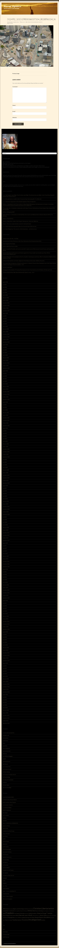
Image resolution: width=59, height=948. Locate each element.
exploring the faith (6, 751)
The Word (4, 782)
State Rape (52, 917)
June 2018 (4, 519)
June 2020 (4, 459)
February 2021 (5, 443)
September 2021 (6, 425)
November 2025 (5, 305)
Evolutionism (51, 910)
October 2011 (5, 720)
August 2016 (5, 569)
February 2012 (5, 710)
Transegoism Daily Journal (8, 875)
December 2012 (5, 684)
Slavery (41, 917)
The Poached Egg (6, 777)
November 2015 (5, 592)
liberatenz (4, 820)
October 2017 (5, 537)
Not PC (4, 838)
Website (14, 117)
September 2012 (6, 692)
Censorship (30, 908)
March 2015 (5, 613)
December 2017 (5, 532)
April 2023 (4, 381)
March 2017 (5, 553)
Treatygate (4, 878)
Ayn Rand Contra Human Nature (9, 799)
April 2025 (4, 323)
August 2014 (5, 631)
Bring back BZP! (11, 212)
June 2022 (4, 407)
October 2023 (5, 365)
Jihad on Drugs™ (42, 913)
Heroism (22, 913)
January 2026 (5, 300)
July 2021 (4, 430)
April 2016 (4, 579)
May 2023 (4, 378)
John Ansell (4, 812)
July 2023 (4, 373)
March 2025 (5, 326)
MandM (4, 758)
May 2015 (4, 608)
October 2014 (5, 626)
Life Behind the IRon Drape (8, 831)
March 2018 (5, 524)
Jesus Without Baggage (7, 756)
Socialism (47, 917)
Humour (26, 913)
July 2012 (4, 697)
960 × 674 (23, 22)
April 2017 (4, 551)
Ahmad (3, 218)
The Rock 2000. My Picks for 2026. (10, 246)
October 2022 (5, 396)
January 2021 (5, 446)
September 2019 (6, 483)
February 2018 (5, 527)
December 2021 (5, 417)
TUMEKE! (4, 883)
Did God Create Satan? (7, 267)
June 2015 (4, 605)
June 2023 (4, 376)
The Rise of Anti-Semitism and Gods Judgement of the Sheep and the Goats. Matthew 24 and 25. (23, 260)
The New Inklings (6, 772)
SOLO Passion (5, 854)
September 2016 (6, 566)
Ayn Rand (11, 908)
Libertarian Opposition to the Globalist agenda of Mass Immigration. (21, 201)
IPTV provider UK (6, 208)
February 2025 (5, 329)
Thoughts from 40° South (7, 870)
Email (14, 111)
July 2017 (4, 545)
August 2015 (5, 600)
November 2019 (5, 477)
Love (39, 915)
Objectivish (4, 844)
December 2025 (5, 302)
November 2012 (5, 686)
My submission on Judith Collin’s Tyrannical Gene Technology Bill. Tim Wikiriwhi (23, 199)
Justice (49, 913)
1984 (3, 908)
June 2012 (4, 699)
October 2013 (5, 658)
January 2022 (5, 415)
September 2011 (6, 723)
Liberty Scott (5, 828)
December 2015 (5, 590)
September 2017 (6, 540)
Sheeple (37, 917)
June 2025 (4, 318)
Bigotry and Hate (17, 908)
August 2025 (5, 313)
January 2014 (5, 650)
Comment (15, 86)
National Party (49, 915)
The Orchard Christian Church (9, 774)
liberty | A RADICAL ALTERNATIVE (10, 823)
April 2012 (4, 705)
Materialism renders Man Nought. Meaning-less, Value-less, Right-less (22, 221)
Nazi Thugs (54, 915)
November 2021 (5, 420)
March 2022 (5, 410)
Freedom (10, 913)
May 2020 (4, 462)
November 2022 (5, 394)
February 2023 (5, 386)
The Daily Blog (5, 859)
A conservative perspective (8, 732)
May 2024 (4, 349)
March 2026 (5, 295)
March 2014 (5, 645)
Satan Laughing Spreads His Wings (26, 917)
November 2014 (5, 624)
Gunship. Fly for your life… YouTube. (10, 238)
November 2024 (5, 336)
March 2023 (5, 383)
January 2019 (5, 504)
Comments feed (5, 934)
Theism (3, 920)
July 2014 (4, 634)
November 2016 (5, 564)
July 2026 (4, 284)
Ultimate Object (5, 785)
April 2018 (4, 522)
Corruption (17, 910)
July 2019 (4, 488)
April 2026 (4, 292)
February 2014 (5, 647)
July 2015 (4, 603)
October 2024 (5, 339)
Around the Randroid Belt (8, 797)
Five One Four (10, 218)
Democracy (31, 911)
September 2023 (6, 368)
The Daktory (5, 862)
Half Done (4, 753)
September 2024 (6, 342)
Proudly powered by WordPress (10, 943)
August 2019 (5, 485)
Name (14, 105)
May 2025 (4, 321)
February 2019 (5, 501)
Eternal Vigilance (6, 748)
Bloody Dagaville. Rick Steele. (8, 243)
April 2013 (4, 673)
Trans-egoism (5, 872)
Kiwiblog (4, 818)
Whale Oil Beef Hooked (7, 896)
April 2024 (4, 352)
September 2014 (6, 629)
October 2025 (5, 308)
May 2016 (4, 577)
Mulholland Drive (6, 761)
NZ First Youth (5, 841)
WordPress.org (5, 937)
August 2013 (5, 663)
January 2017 (5, 558)
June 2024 (4, 347)
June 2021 (4, 433)
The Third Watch (6, 867)
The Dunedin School (6, 769)
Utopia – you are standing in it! (9, 891)
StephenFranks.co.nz (6, 857)
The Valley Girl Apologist (7, 779)
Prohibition (4, 917)
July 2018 (4, 517)
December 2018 (5, 506)
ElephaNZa (4, 745)
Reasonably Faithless (7, 852)
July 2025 (4, 316)
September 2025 (6, 310)
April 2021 (4, 438)
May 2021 (4, 436)
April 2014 (4, 642)
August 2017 (5, 543)
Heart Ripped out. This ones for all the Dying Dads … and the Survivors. (21, 229)
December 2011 (5, 715)
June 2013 (4, 668)
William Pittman (6, 214)
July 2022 (4, 404)
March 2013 (5, 676)
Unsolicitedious (5, 888)
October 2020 (5, 454)
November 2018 (5, 509)
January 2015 (5, 618)
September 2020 (6, 457)
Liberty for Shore (6, 825)
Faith (3, 913)
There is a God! (8, 920)
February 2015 (5, 616)
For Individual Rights (7, 807)
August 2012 (5, 694)
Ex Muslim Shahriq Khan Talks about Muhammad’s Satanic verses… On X (18, 272)
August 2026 (5, 282)
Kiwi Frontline (5, 815)
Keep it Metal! (6, 915)
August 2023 (5, 370)
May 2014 (4, 639)
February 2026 (5, 297)
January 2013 (5, 681)
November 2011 (5, 718)
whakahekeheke (5, 893)
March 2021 (5, 441)
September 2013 (6, 660)
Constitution (12, 910)
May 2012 (4, 702)
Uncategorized (34, 919)
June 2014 (4, 637)
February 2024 (5, 357)
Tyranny (25, 920)
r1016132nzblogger (6, 849)
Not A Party (5, 836)
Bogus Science (24, 908)
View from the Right (6, 787)
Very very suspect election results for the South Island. (19, 223)
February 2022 (5, 412)
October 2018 (5, 511)
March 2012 (5, 707)
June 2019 (4, 490)
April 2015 (4, 611)
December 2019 (5, 475)
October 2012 (5, 689)
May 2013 (4, 671)
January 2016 (5, 587)
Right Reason (5, 764)
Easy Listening (39, 910)
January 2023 (5, 389)
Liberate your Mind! (25, 915)
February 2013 (5, 678)
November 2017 (5, 535)
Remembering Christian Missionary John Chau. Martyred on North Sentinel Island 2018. (21, 241)
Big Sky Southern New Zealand (9, 802)
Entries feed (5, 931)
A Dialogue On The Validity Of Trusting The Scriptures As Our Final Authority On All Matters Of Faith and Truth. (27, 269)
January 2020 (5, 472)
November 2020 (5, 451)
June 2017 (4, 548)
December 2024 (5, 334)
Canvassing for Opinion (7, 805)
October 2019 (5, 480)
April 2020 (4, 464)
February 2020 (5, 470)
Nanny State (43, 915)
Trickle (3, 880)
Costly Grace (5, 740)
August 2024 (5, 344)
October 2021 (5, 423)
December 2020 (5, 449)
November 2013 (5, 655)
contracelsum (5, 738)
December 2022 (5, 391)
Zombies (43, 920)
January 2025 (5, 331)
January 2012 (5, 712)
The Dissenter (5, 865)
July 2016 (4, 571)
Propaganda (11, 917)
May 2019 (4, 493)
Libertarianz (35, 915)
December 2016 (5, 561)
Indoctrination (32, 913)
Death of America (23, 910)
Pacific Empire (5, 846)
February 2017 (5, 556)
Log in (3, 929)
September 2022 (6, 399)
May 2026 (4, 289)
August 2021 (5, 428)
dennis (3, 743)
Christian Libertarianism (43, 908)
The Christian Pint (6, 766)
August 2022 (5, 402)
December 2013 (5, 652)
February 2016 (5, 584)
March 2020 (5, 467)
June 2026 (4, 287)
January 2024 (5, 360)
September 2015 (6, 598)
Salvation (16, 917)
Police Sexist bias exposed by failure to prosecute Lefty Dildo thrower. (21, 226)
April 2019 (4, 496)
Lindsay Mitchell (6, 833)
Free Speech (17, 913)
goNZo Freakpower (6, 810)
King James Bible (14, 915)
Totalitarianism (17, 920)
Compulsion (5, 911)
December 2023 (5, 363)
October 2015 (5, 595)
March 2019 (5, 498)
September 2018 (6, 514)
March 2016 (5, 582)
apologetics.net (5, 735)
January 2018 (5, 530)
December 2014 (5, 621)
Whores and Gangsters (7, 899)
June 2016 (4, 574)
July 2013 (4, 665)
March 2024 (5, 355)
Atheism (7, 908)
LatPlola (4, 204)
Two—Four (4, 885)
